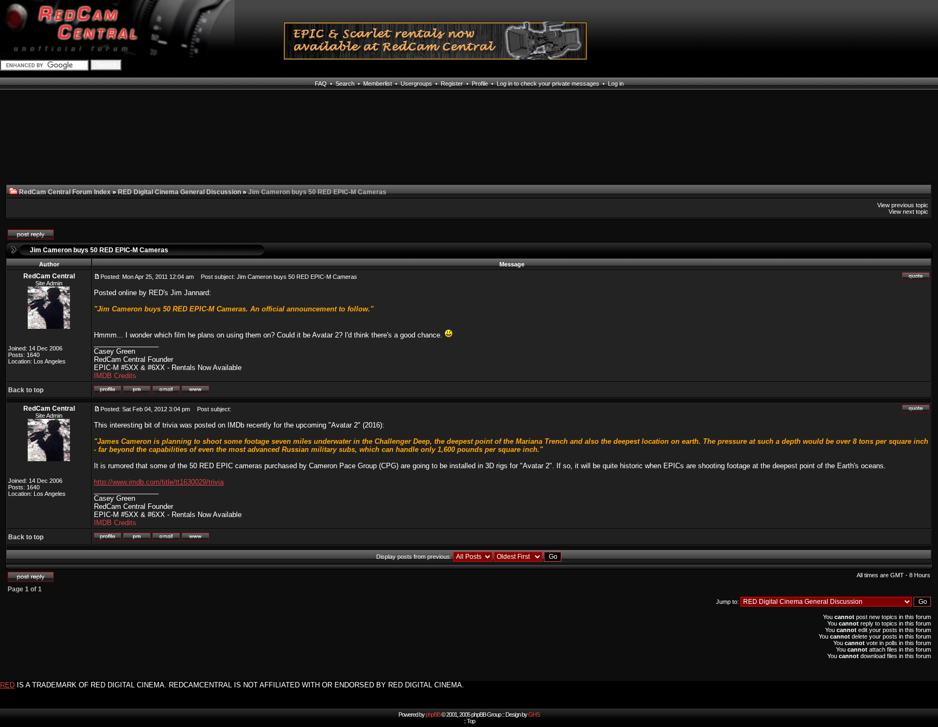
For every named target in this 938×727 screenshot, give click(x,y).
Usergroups (416, 83)
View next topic (908, 211)
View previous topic (902, 205)
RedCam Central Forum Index (65, 192)
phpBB (433, 714)
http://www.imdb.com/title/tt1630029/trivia (159, 482)
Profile (480, 83)
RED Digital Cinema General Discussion (179, 192)
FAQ (321, 83)
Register (452, 83)
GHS (534, 714)
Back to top (25, 390)
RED (7, 685)
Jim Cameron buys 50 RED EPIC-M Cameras (99, 250)
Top (471, 721)
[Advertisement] (136, 143)
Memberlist (377, 83)
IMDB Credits (115, 376)
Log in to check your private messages (548, 83)
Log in (616, 83)
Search (344, 83)
